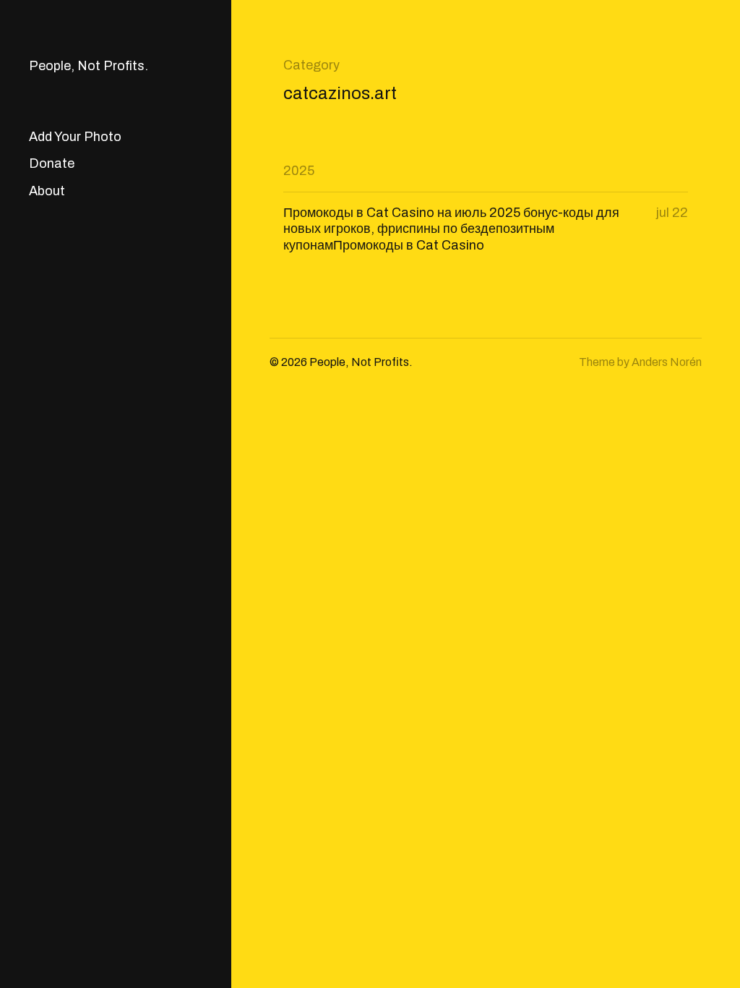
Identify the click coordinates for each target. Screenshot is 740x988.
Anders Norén (667, 362)
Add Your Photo (75, 136)
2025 (298, 170)
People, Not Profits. (88, 66)
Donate (51, 163)
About (47, 191)
